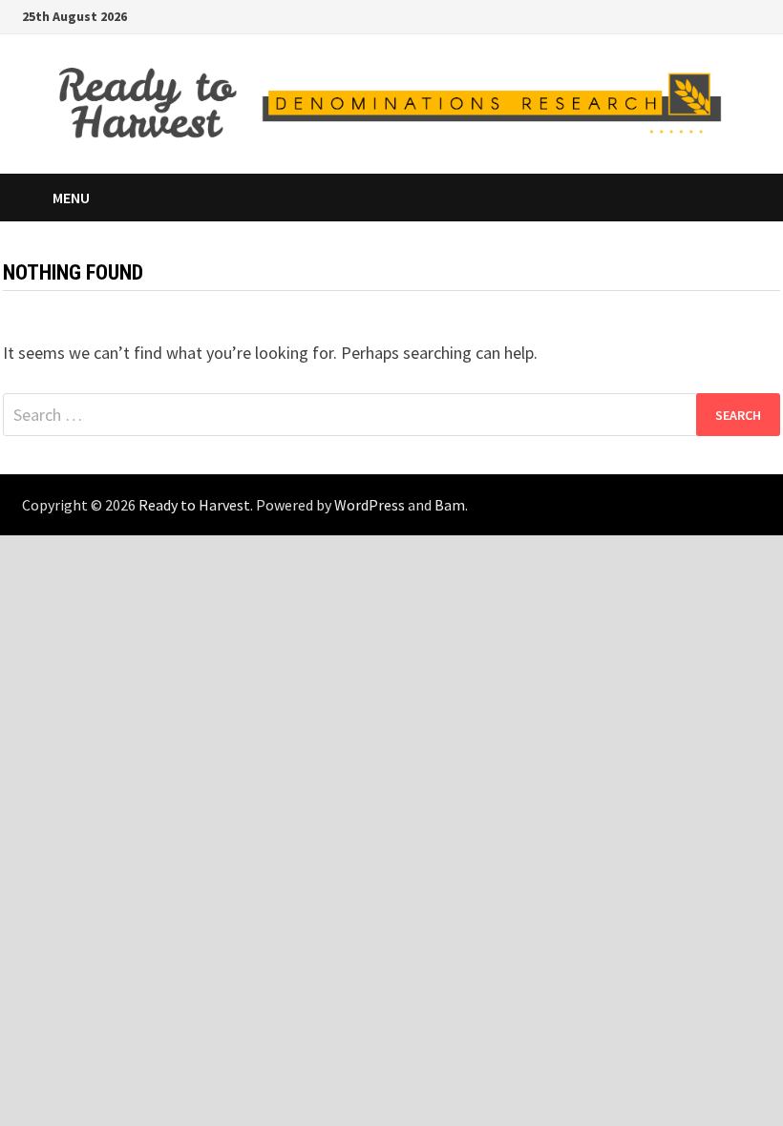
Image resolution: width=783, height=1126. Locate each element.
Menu (71, 197)
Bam (449, 504)
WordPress (369, 504)
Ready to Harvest (194, 504)
